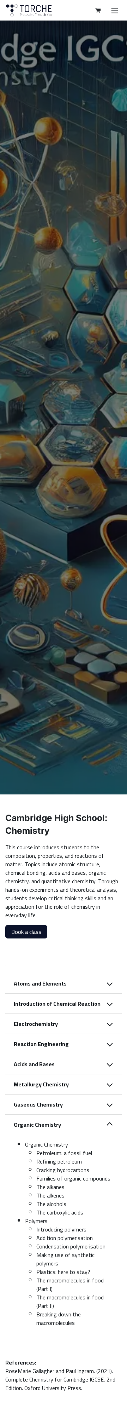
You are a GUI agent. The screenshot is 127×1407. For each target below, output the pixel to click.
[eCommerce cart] (98, 10)
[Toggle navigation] (115, 10)
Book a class (26, 931)
